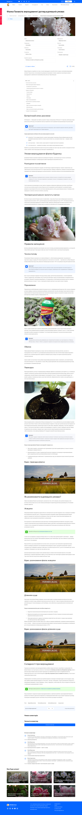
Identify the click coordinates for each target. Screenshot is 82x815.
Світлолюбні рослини (52, 703)
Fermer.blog (8, 4)
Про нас (56, 805)
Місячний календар (65, 4)
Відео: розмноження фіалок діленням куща (34, 109)
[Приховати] (73, 81)
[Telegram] (24, 1)
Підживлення (29, 94)
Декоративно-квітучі (22, 15)
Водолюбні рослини (32, 703)
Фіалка (29, 15)
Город (47, 4)
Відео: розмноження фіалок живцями (33, 105)
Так (49, 708)
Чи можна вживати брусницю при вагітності (36, 755)
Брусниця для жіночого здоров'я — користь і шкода (38, 747)
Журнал (27, 4)
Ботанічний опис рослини (31, 82)
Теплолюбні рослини (42, 703)
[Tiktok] (29, 1)
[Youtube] (19, 1)
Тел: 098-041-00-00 (58, 808)
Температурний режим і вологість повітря (34, 88)
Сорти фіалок (35, 15)
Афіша (13, 4)
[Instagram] (26, 1)
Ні (52, 708)
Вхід (68, 1)
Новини (20, 4)
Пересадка (28, 97)
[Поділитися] (67, 66)
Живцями (28, 103)
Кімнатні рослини (12, 15)
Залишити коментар (50, 724)
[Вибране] (74, 1)
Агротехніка (54, 4)
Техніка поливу (29, 92)
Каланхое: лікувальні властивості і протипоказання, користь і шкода (41, 763)
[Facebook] (21, 1)
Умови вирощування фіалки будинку (33, 84)
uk (63, 1)
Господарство (35, 4)
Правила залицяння (30, 90)
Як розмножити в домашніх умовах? (33, 101)
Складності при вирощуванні (31, 111)
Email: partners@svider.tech (59, 810)
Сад (42, 4)
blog (9, 1)
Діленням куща (29, 107)
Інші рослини (61, 703)
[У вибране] (26, 773)
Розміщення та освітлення (31, 86)
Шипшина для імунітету (32, 739)
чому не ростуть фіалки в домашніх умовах (50, 688)
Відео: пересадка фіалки (31, 99)
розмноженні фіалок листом (45, 531)
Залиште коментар (31, 721)
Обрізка (28, 96)
